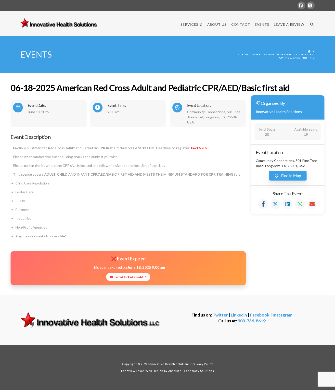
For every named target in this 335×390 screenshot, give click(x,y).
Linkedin (239, 314)
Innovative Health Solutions (279, 111)
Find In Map (291, 175)
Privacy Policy (203, 364)
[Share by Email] (312, 204)
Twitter (220, 314)
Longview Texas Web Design (142, 370)
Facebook (260, 314)
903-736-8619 (252, 320)
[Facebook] (301, 5)
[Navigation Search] (311, 23)
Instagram (282, 314)
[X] (311, 5)
